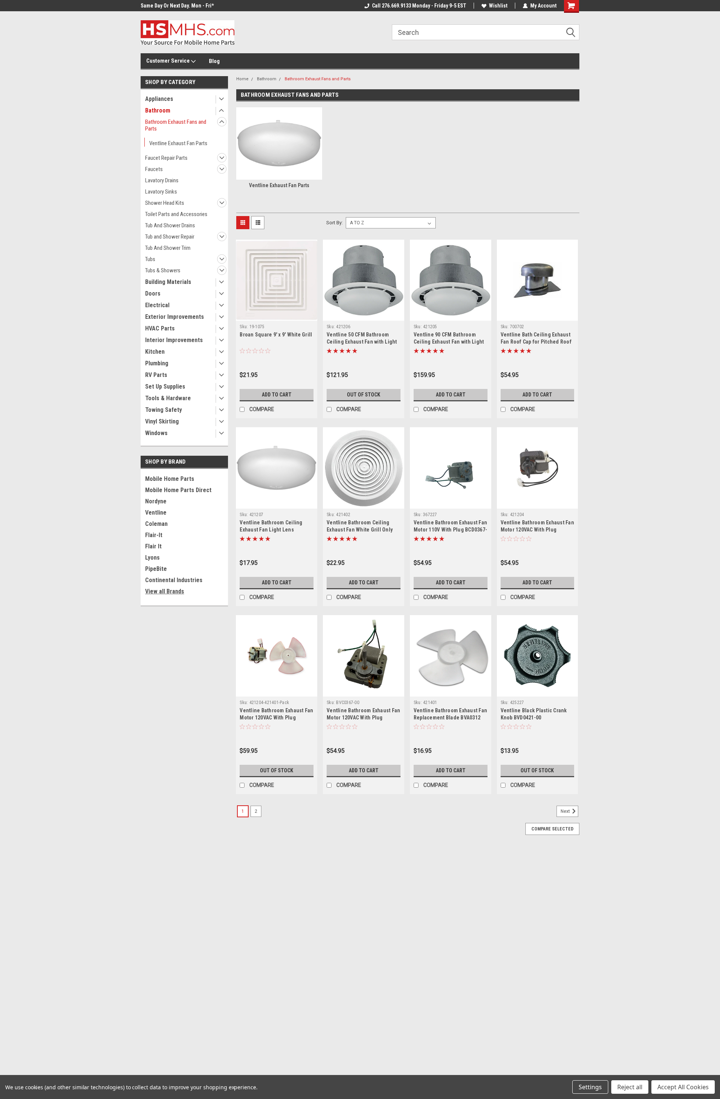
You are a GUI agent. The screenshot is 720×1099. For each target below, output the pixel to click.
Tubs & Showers (162, 270)
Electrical (157, 305)
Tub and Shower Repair (169, 236)
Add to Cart (276, 395)
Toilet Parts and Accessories (176, 214)
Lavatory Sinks (161, 191)
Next (566, 811)
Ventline (155, 512)
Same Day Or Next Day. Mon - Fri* (177, 6)
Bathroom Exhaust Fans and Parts (175, 125)
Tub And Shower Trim (167, 248)
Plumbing (156, 363)
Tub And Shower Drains (170, 225)
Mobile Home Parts (169, 478)
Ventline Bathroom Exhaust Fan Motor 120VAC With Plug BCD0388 (537, 529)
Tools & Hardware (168, 398)
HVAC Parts (160, 328)
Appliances (159, 98)
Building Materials (168, 281)
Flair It (153, 546)
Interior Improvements (174, 340)
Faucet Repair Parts (166, 158)
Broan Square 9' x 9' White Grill (276, 335)
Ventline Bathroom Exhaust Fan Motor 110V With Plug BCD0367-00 (450, 529)
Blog (214, 61)
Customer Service (168, 60)
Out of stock (363, 395)
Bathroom (157, 110)
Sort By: (334, 222)
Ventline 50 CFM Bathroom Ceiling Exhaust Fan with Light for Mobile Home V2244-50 (362, 342)
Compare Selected (552, 829)
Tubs (150, 259)
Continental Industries (173, 580)
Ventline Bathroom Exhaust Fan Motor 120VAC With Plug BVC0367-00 (363, 717)
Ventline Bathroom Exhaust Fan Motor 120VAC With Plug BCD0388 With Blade (276, 717)
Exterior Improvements (174, 316)
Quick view (276, 315)
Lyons (152, 557)
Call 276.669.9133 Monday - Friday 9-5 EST (419, 6)
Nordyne (155, 501)
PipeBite (156, 568)
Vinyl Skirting (162, 421)
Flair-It (153, 535)
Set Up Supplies (165, 386)
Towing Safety (163, 409)
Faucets (154, 169)
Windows (156, 433)
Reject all (629, 1087)
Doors (152, 293)
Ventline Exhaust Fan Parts (178, 143)
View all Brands (164, 591)
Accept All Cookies (683, 1087)
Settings (590, 1087)
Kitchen (155, 351)
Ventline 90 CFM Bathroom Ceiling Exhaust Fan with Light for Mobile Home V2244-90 (449, 342)
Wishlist (498, 6)
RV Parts (156, 374)
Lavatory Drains (161, 180)
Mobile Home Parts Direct (178, 490)
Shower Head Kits (164, 203)
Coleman (156, 523)
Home (242, 79)
